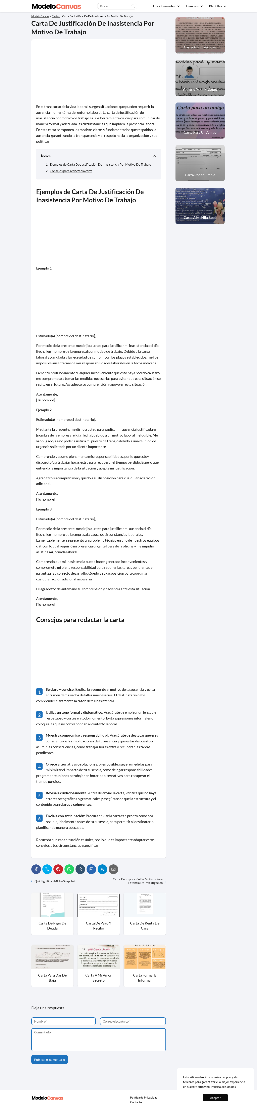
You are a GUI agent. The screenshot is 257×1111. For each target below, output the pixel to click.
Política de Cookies (223, 1086)
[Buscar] (133, 6)
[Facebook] (36, 869)
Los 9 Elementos (164, 6)
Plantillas (215, 6)
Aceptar (215, 1098)
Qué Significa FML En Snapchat (55, 881)
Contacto (136, 1102)
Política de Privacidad (143, 1097)
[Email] (113, 869)
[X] (47, 869)
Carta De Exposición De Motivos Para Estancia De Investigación (138, 880)
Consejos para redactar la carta (71, 171)
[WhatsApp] (69, 869)
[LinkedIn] (91, 869)
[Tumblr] (80, 869)
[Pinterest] (58, 869)
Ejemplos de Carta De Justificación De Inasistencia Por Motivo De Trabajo (100, 164)
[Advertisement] (98, 74)
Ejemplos (192, 6)
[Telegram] (102, 869)
